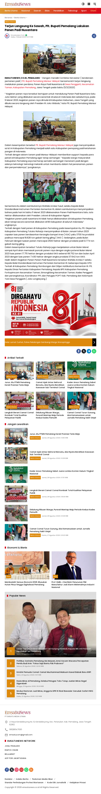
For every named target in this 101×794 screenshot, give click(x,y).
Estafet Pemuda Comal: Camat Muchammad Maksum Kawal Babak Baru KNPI (54, 672)
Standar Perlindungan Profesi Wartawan (24, 782)
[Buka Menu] (88, 4)
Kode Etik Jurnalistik (56, 782)
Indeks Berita (22, 779)
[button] (83, 4)
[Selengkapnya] (50, 712)
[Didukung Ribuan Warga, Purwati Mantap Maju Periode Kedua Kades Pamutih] (50, 401)
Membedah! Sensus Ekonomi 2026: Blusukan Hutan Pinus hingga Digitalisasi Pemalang (26, 583)
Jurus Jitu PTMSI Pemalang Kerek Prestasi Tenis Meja (17, 383)
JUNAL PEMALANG (12, 746)
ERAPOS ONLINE (11, 750)
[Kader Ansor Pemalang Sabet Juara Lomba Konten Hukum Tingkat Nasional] (81, 370)
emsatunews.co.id (17, 35)
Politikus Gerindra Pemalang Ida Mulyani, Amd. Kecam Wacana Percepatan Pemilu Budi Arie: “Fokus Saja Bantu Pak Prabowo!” (53, 662)
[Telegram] (89, 351)
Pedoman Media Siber (42, 779)
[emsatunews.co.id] (18, 4)
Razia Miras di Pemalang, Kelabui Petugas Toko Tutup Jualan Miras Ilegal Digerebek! (52, 682)
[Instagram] (16, 770)
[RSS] (31, 770)
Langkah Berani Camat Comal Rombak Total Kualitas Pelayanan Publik (19, 415)
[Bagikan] (94, 36)
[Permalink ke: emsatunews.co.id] (8, 36)
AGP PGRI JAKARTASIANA (15, 758)
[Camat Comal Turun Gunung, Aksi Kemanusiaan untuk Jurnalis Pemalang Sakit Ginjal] (81, 401)
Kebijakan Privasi (78, 782)
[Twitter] (84, 351)
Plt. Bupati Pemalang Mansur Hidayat (41, 81)
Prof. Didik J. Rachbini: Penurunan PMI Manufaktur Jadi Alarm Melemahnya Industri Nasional (73, 585)
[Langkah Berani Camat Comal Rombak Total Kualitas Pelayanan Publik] (19, 401)
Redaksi (8, 779)
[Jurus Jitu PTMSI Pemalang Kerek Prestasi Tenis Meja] (19, 370)
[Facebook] (78, 351)
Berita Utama (10, 22)
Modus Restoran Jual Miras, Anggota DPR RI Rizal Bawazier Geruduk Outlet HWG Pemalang (55, 692)
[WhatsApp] (94, 351)
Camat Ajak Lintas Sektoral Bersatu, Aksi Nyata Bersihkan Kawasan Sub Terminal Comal (50, 385)
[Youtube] (21, 770)
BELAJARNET (10, 754)
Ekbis (9, 576)
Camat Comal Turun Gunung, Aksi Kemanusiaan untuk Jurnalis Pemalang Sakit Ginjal (81, 415)
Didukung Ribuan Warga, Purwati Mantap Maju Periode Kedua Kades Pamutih (50, 415)
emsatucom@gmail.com (20, 734)
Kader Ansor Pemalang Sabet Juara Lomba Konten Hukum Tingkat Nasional (81, 385)
